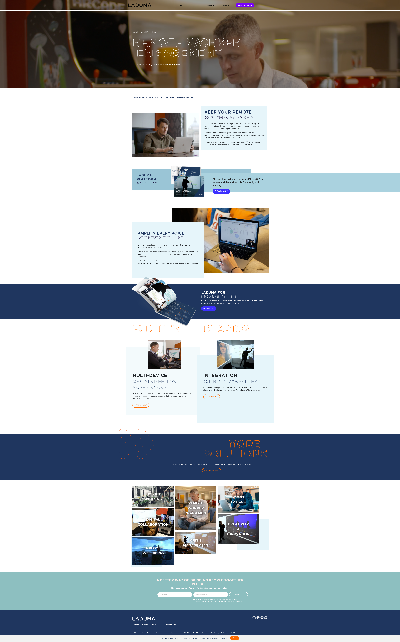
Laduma (139, 5)
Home (134, 97)
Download (221, 191)
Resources (211, 5)
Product (183, 5)
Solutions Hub (211, 470)
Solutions (196, 5)
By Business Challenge (163, 97)
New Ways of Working (145, 97)
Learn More (141, 405)
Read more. (224, 638)
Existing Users (245, 5)
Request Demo (172, 624)
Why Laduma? (157, 624)
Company (225, 5)
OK (234, 638)
